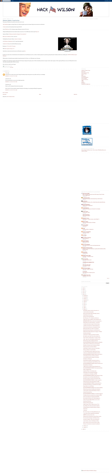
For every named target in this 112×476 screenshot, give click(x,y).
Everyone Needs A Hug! (86, 212)
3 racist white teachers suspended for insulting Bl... (91, 413)
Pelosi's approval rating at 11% (9, 48)
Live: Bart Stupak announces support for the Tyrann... (91, 351)
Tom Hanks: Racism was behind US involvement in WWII (92, 395)
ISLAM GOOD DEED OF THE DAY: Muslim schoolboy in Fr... (93, 363)
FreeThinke (85, 235)
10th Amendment (5, 24)
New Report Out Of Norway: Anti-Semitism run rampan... (92, 384)
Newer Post (4, 94)
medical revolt (5, 43)
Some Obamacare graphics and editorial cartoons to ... (91, 360)
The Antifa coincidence (86, 232)
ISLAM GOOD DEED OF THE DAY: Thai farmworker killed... (93, 367)
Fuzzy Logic (83, 71)
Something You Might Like (85, 84)
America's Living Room (87, 231)
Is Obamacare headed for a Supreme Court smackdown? (17, 34)
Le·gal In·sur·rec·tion (86, 197)
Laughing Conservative (86, 274)
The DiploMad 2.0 (86, 207)
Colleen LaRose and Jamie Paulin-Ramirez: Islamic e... (92, 390)
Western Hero (83, 76)
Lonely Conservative (84, 79)
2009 (84, 429)
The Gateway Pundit (86, 193)
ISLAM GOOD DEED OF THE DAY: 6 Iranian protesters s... (92, 383)
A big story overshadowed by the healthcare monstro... (91, 352)
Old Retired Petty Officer (87, 255)
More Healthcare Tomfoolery (87, 364)
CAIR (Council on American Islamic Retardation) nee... (92, 366)
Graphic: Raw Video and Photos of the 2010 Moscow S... (92, 319)
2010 (84, 294)
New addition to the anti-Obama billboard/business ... (91, 376)
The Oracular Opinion (86, 268)
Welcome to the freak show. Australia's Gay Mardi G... (91, 423)
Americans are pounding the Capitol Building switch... (92, 361)
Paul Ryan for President (87, 333)
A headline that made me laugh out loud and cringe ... (91, 324)
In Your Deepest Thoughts (86, 265)
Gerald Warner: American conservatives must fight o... (91, 348)
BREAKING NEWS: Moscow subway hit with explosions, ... (92, 321)
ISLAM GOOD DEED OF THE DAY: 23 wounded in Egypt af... (93, 393)
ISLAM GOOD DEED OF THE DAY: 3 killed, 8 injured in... (92, 380)
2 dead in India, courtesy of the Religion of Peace (91, 420)
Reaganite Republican (86, 204)
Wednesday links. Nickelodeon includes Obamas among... (92, 416)
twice (91, 149)
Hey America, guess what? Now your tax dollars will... (91, 336)
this (24, 51)
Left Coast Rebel (84, 78)
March (85, 309)
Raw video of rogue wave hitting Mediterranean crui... (91, 411)
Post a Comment (5, 92)
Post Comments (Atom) (10, 96)
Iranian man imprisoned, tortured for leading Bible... (91, 396)
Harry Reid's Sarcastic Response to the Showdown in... (91, 330)
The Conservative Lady (85, 72)
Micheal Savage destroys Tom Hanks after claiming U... (92, 389)
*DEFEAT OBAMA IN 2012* (87, 247)
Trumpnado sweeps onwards (87, 275)
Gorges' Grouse (85, 211)
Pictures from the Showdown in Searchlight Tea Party (91, 327)
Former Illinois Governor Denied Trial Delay (90, 372)
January (85, 427)
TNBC (82, 80)
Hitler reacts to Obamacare (7, 36)
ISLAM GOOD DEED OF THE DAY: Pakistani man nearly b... (93, 354)
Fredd (82, 75)
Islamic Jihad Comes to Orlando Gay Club (89, 272)
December (85, 295)
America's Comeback (18, 38)
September (85, 299)
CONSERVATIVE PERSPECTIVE (88, 262)
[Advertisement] (86, 48)
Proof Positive (85, 201)
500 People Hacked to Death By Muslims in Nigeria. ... (92, 407)
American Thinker (84, 151)
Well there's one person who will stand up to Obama (91, 345)
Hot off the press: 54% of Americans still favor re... (91, 317)
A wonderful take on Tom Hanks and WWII (90, 373)
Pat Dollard (83, 82)
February (85, 425)
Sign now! (37, 31)
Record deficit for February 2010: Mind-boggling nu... (91, 398)
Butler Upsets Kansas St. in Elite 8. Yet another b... (91, 328)
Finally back (85, 408)
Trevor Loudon (95, 149)
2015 (84, 288)
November (85, 296)
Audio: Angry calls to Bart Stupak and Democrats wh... (92, 339)
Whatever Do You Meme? (86, 215)
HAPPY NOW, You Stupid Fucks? (88, 205)
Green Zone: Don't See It (87, 401)
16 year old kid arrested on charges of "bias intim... (91, 357)
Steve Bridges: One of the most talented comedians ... (91, 405)
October (85, 298)
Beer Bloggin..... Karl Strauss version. (88, 256)
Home (40, 94)
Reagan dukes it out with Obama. (88, 386)
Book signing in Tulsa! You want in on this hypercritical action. (91, 245)
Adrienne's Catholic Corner (85, 70)
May (84, 306)
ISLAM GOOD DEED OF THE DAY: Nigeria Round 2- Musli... (93, 375)
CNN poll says (7, 29)
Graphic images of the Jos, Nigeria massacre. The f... (91, 404)
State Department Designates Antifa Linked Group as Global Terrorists (92, 198)
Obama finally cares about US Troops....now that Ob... (91, 322)
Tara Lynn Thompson (86, 244)
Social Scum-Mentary (84, 77)
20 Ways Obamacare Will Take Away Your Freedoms (91, 343)
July (84, 303)
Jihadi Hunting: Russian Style (88, 314)
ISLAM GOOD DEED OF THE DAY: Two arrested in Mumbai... (93, 387)
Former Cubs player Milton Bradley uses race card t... (91, 399)
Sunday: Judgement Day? (87, 369)
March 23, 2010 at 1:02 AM (11, 76)
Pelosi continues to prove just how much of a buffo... (91, 422)
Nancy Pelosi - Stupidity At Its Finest (88, 269)
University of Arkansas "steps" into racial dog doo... (91, 419)
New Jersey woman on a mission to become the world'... (92, 378)
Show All (108, 278)
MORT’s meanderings (86, 241)
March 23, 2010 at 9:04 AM (11, 89)
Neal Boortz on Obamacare (87, 358)
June (84, 304)
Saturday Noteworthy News (87, 392)
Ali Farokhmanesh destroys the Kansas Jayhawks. (91, 355)
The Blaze (88, 149)
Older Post (75, 94)
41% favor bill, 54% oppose (11, 46)
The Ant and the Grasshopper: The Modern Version (91, 417)
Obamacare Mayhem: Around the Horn (11, 20)
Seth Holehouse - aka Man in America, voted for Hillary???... (91, 219)
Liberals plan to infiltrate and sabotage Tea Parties (91, 334)
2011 (84, 292)
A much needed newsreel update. (88, 311)
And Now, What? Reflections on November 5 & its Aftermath (91, 208)
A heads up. (85, 410)
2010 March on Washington (8, 41)
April (84, 307)
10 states (4, 26)
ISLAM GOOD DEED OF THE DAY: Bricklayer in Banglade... (93, 342)
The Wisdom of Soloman (87, 237)
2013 (84, 289)
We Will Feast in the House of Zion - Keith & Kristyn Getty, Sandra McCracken (94, 202)
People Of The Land (85, 238)
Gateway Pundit (84, 73)
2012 (84, 291)
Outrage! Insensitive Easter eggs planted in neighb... (91, 381)
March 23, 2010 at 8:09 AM (11, 81)
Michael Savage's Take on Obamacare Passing (90, 340)
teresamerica (85, 271)
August (85, 301)
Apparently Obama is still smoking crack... (90, 370)
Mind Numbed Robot (86, 214)
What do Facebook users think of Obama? (89, 346)
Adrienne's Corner (86, 218)
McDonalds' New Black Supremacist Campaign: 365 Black (92, 331)
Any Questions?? (85, 225)
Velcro (6, 72)
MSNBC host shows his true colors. (88, 414)
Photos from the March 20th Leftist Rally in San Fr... (91, 313)
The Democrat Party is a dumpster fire (88, 229)
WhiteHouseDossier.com (102, 149)
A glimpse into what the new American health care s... (91, 325)
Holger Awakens (85, 221)
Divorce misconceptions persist (87, 259)
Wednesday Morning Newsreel (88, 402)
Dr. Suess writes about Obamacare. (88, 316)
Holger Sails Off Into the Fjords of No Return (89, 222)
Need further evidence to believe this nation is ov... (91, 310)
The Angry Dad (85, 258)
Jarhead (82, 81)
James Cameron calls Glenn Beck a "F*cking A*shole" (92, 337)
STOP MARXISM (86, 240)
